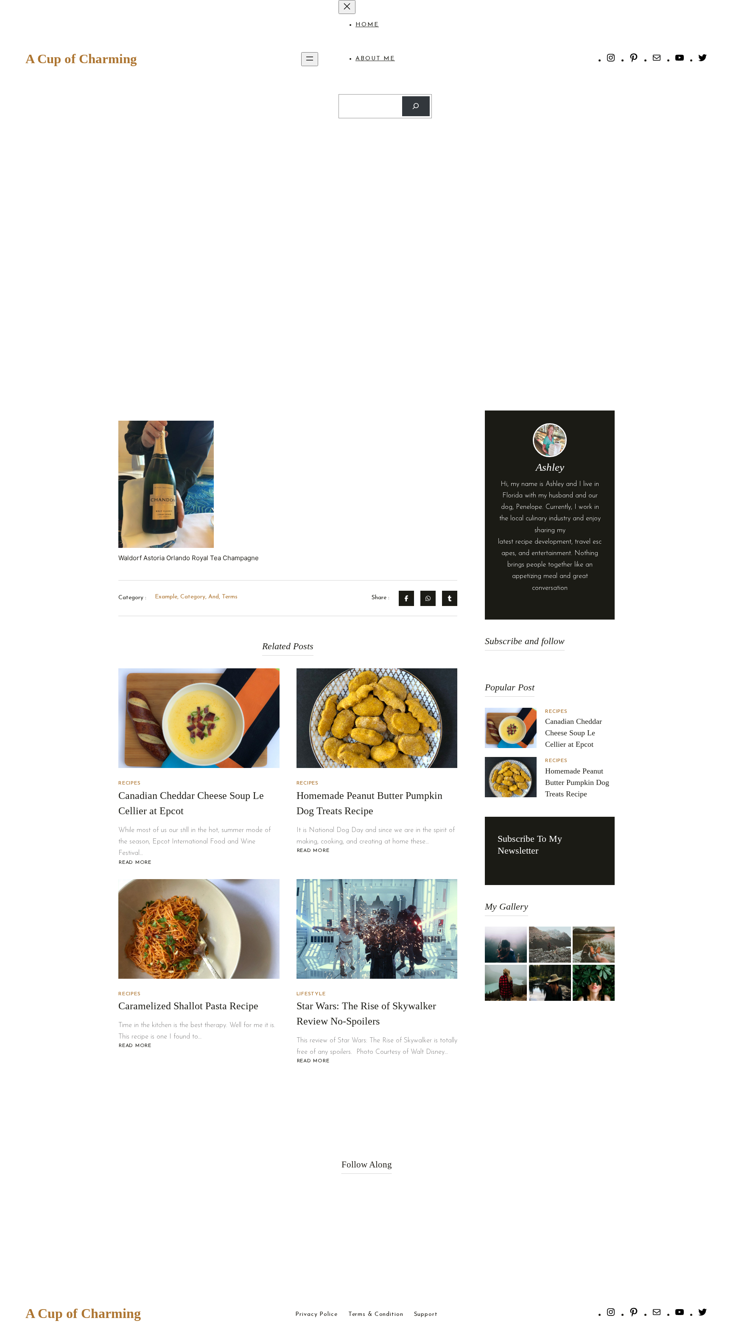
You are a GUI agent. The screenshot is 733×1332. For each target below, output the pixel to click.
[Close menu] (347, 7)
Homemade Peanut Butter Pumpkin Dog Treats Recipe (577, 782)
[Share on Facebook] (406, 598)
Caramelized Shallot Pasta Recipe (188, 1005)
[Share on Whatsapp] (428, 598)
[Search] (416, 106)
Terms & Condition (375, 1315)
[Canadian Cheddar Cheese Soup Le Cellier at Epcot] (199, 718)
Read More (134, 863)
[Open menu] (309, 59)
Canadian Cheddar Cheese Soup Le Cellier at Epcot (573, 732)
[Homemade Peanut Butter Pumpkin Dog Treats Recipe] (377, 718)
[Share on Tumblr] (449, 598)
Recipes (129, 783)
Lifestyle (311, 994)
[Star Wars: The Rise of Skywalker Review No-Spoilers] (377, 929)
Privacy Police (316, 1315)
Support (426, 1315)
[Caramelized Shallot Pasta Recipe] (199, 929)
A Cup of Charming (81, 58)
